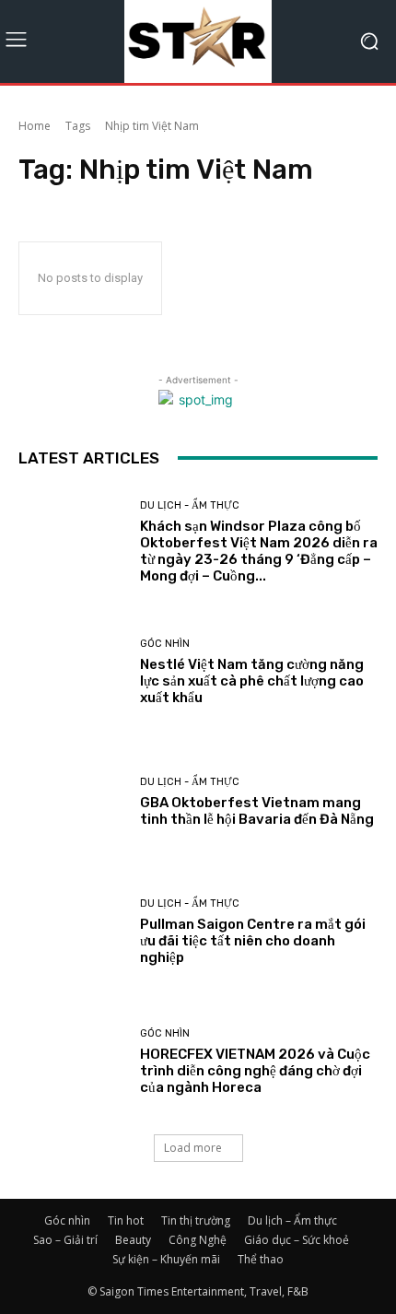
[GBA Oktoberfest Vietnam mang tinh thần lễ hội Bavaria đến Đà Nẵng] (72, 802)
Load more (193, 1148)
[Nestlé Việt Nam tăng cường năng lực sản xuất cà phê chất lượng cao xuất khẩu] (72, 672)
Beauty (133, 1240)
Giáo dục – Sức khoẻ (296, 1240)
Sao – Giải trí (65, 1240)
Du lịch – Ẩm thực (292, 1220)
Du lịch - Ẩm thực (189, 505)
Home (34, 126)
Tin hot (126, 1220)
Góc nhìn (165, 644)
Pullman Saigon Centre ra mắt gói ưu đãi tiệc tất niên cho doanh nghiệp (253, 941)
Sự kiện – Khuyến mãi (166, 1259)
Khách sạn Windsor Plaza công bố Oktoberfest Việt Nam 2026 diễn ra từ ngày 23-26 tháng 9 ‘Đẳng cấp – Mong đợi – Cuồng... (259, 551)
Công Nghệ (198, 1240)
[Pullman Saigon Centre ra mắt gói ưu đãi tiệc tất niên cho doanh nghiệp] (72, 932)
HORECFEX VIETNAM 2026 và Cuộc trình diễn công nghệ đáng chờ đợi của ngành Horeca (255, 1071)
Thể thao (261, 1259)
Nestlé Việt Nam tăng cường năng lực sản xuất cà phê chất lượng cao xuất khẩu (252, 681)
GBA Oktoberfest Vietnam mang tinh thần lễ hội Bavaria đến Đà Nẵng (257, 810)
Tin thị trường (195, 1220)
